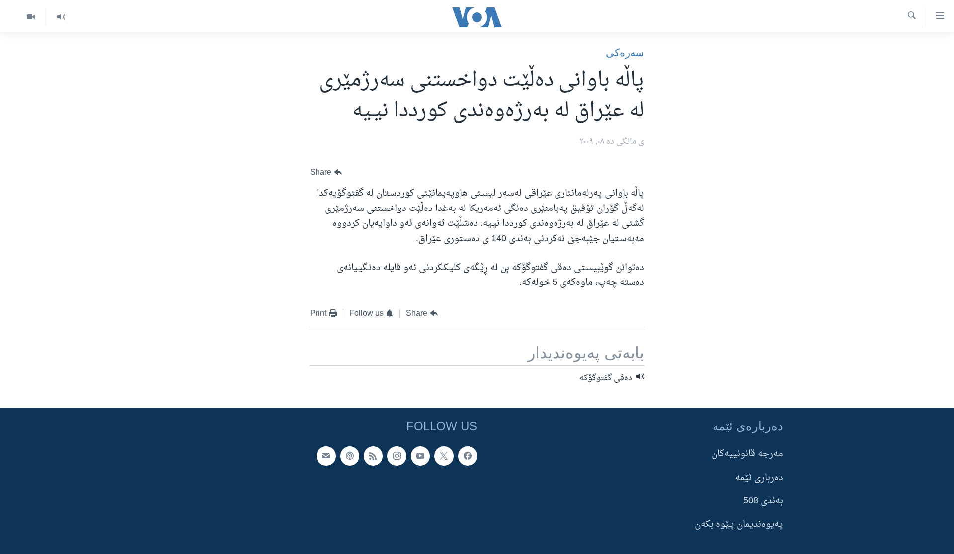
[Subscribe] (326, 455)
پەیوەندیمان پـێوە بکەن (739, 524)
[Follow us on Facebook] (467, 455)
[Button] (326, 172)
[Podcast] (349, 455)
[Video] (31, 17)
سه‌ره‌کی (625, 52)
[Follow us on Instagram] (396, 455)
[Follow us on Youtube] (420, 455)
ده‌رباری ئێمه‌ (759, 477)
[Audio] (61, 17)
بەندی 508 (763, 500)
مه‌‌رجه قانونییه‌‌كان (747, 454)
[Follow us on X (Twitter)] (443, 455)
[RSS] (373, 455)
